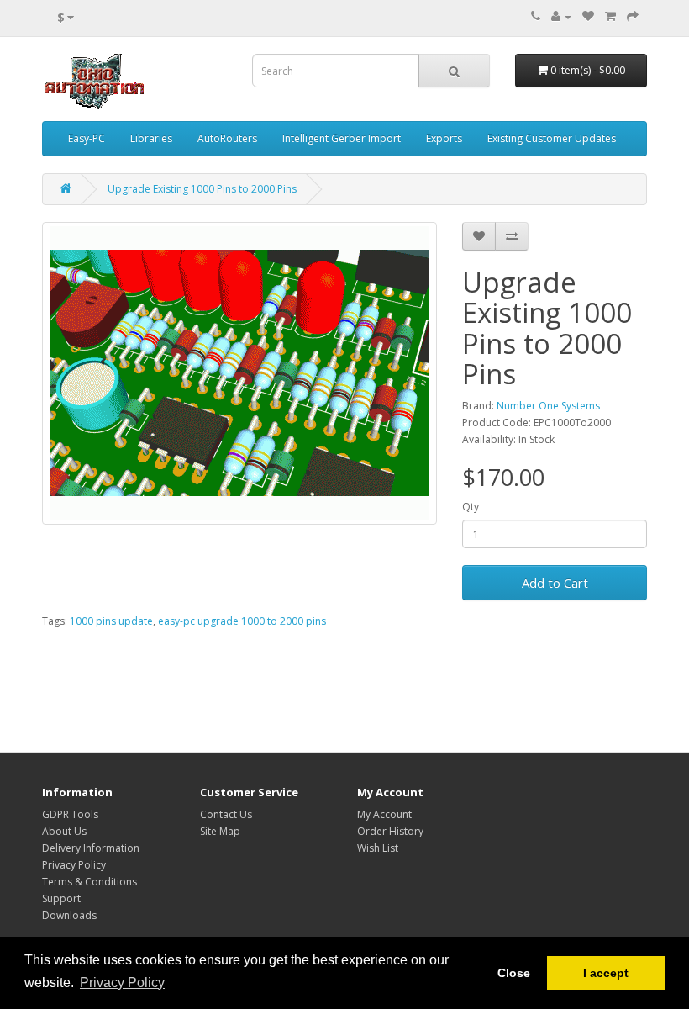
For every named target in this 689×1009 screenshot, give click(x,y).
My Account (384, 814)
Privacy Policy (74, 865)
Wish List (377, 848)
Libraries (151, 138)
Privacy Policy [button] (122, 982)
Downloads (69, 915)
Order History (390, 831)
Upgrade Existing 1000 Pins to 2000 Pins (202, 189)
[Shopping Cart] (610, 16)
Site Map (220, 831)
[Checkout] (633, 16)
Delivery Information (90, 848)
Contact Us (226, 814)
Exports (444, 138)
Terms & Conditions (89, 881)
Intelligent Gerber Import (341, 138)
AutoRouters (227, 138)
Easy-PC (86, 138)
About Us (64, 831)
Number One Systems (548, 406)
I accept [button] (606, 973)
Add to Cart (555, 582)
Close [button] (513, 973)
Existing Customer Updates (551, 138)
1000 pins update (111, 621)
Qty (470, 506)
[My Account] (561, 16)
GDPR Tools (70, 814)
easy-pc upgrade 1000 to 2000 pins (242, 621)
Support (61, 898)
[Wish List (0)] (588, 16)
